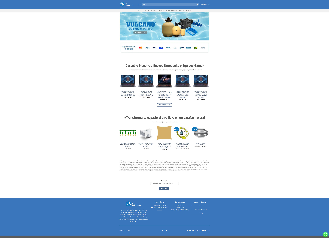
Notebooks (151, 10)
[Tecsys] (128, 4)
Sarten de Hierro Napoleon (128, 144)
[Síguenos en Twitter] (166, 230)
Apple (180, 10)
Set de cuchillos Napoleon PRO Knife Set (146, 144)
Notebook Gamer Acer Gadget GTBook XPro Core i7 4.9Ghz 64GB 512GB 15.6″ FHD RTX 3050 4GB (128, 94)
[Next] (205, 26)
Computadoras (171, 10)
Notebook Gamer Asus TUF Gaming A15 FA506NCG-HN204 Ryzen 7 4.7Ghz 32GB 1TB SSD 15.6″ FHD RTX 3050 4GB (183, 94)
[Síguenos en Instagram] (164, 230)
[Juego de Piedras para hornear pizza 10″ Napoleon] (201, 133)
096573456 (180, 207)
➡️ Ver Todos (142, 10)
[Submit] (197, 4)
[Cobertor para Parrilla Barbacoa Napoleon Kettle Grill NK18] (182, 133)
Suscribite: (164, 181)
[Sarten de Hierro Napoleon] (128, 133)
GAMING (161, 10)
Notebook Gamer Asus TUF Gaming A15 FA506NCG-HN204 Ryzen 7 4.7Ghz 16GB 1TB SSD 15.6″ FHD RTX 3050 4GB (201, 94)
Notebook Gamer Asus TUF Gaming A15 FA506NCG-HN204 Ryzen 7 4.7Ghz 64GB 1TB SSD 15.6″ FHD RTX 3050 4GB (165, 94)
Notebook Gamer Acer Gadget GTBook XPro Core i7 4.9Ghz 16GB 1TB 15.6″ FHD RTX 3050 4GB (146, 93)
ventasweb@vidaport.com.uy (180, 210)
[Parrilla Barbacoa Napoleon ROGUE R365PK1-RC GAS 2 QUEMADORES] (164, 133)
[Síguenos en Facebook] (162, 230)
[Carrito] (208, 4)
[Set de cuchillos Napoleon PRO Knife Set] (146, 133)
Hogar (188, 10)
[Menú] (139, 4)
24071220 (180, 205)
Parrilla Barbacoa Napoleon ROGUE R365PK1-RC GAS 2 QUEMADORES (164, 145)
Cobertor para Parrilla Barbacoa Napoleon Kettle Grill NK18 (182, 144)
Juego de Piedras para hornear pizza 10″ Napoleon (201, 144)
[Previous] (123, 26)
